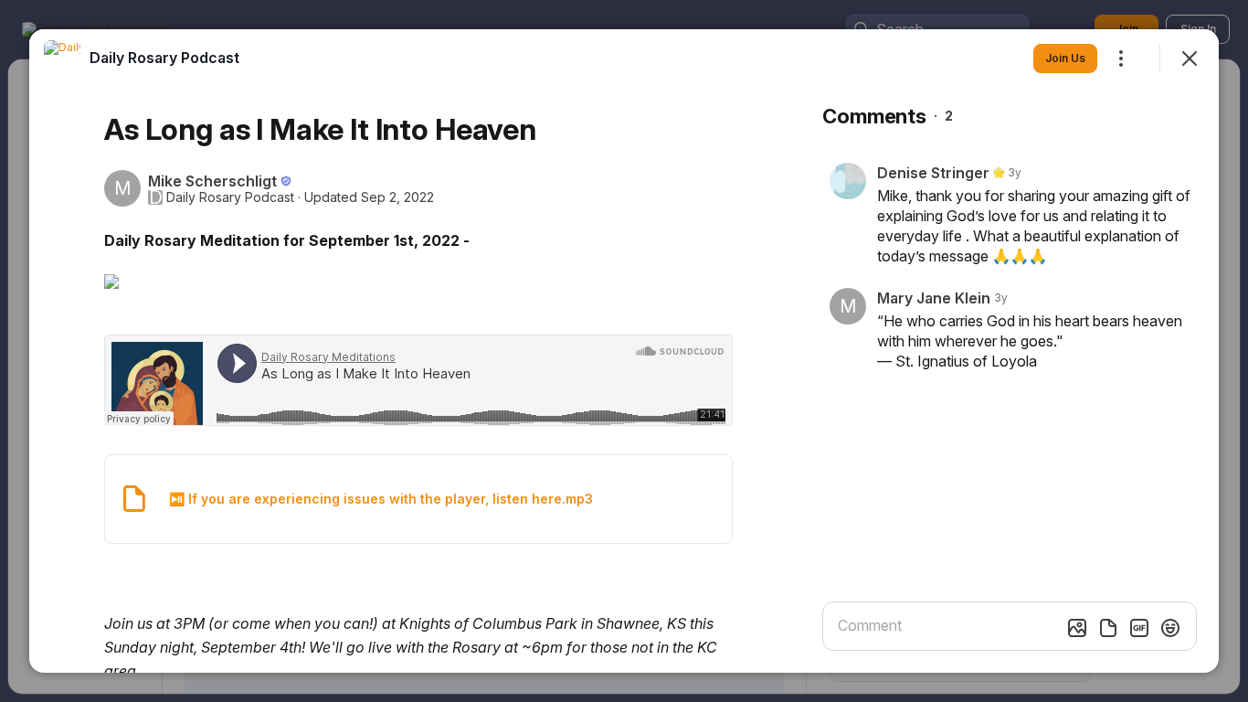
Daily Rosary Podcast (230, 197)
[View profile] (62, 58)
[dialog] (624, 351)
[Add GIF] (1139, 628)
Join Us (1065, 58)
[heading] (164, 58)
